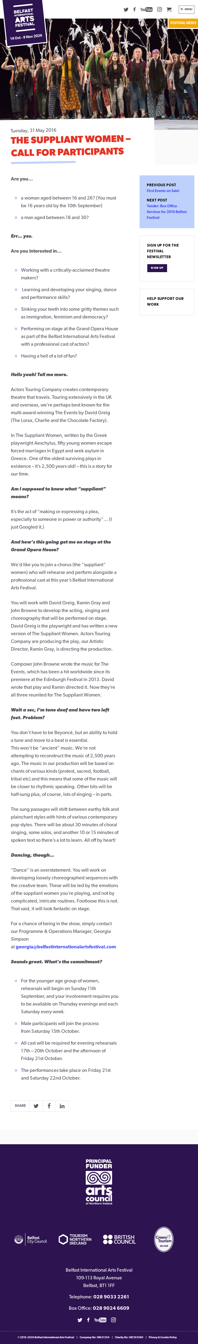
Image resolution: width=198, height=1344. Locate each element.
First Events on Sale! (163, 191)
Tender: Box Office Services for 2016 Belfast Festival (167, 212)
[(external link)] (99, 1182)
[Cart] (169, 9)
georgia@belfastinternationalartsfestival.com (66, 947)
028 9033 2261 (111, 1297)
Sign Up (157, 268)
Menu (188, 9)
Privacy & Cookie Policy (163, 1337)
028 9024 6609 (111, 1308)
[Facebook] (134, 9)
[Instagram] (159, 9)
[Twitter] (126, 9)
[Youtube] (147, 9)
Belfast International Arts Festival (54, 1337)
